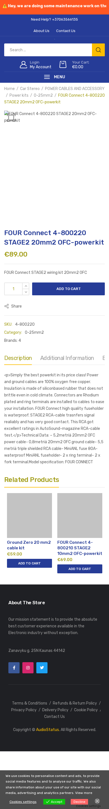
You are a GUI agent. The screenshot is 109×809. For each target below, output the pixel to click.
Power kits (19, 95)
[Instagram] (28, 667)
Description (18, 358)
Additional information (67, 358)
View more (83, 793)
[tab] (18, 359)
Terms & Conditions (29, 703)
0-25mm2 (43, 95)
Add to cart (68, 289)
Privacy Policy (24, 710)
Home (9, 88)
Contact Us (54, 716)
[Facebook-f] (14, 667)
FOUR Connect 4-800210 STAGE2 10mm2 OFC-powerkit (79, 548)
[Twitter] (42, 667)
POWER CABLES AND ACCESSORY (75, 88)
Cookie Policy (86, 710)
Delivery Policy (55, 710)
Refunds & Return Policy (75, 703)
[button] (11, 117)
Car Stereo (30, 88)
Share (16, 306)
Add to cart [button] (29, 563)
